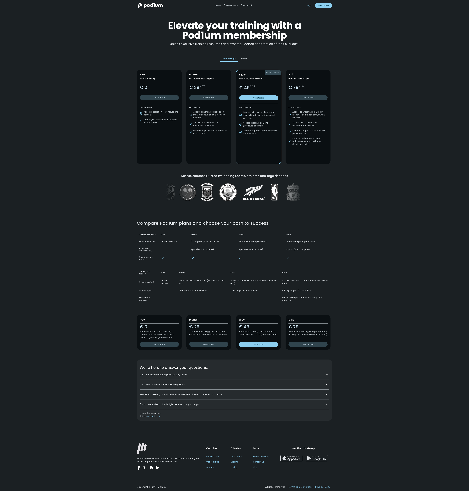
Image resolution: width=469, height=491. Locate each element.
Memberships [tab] (229, 58)
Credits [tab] (243, 58)
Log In (309, 5)
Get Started (258, 344)
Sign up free (323, 5)
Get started (159, 97)
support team (154, 416)
